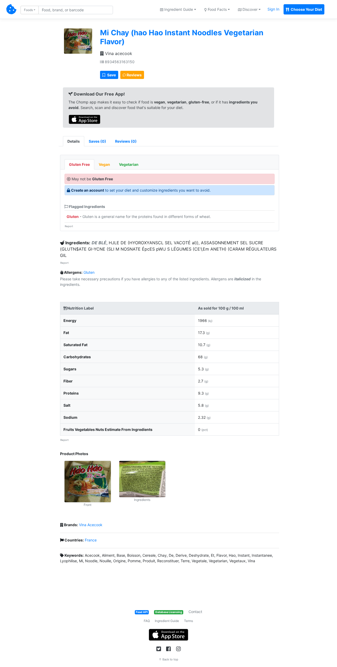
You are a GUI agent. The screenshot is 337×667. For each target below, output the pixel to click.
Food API (142, 612)
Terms (188, 621)
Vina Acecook (90, 524)
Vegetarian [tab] (128, 164)
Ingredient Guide (167, 621)
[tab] (97, 141)
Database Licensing (168, 612)
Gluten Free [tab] (79, 164)
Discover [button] (249, 9)
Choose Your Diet (306, 9)
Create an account (87, 190)
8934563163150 (119, 61)
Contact (195, 611)
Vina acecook (118, 53)
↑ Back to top (168, 659)
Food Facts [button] (217, 9)
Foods (28, 10)
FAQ (147, 621)
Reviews (134, 75)
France (91, 540)
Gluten (73, 216)
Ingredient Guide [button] (178, 9)
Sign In (273, 9)
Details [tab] (73, 141)
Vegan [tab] (104, 164)
